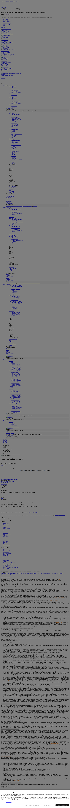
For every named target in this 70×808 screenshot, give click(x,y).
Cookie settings (47, 805)
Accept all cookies (62, 805)
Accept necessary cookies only (32, 805)
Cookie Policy (8, 802)
